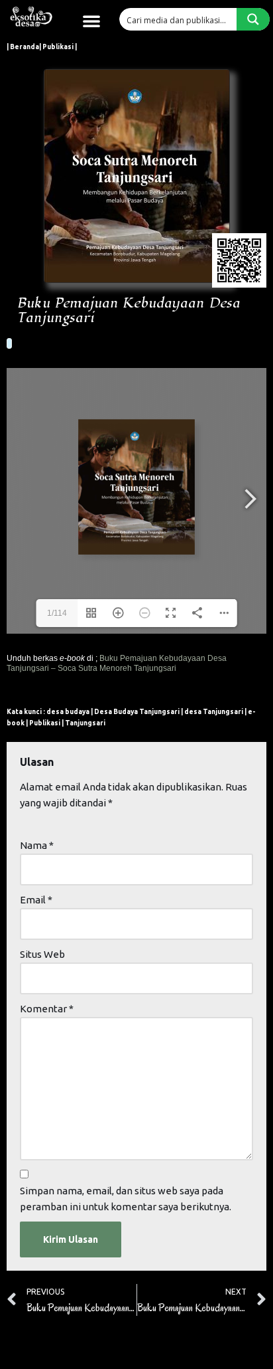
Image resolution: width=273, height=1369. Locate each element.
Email (36, 899)
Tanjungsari (85, 723)
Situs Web (42, 954)
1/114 (57, 613)
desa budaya (67, 711)
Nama (37, 845)
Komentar (47, 1008)
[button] (91, 21)
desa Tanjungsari (213, 711)
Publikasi (44, 723)
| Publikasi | (58, 46)
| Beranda (23, 46)
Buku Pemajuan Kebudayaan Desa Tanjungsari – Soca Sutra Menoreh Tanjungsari (117, 663)
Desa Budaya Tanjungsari (137, 711)
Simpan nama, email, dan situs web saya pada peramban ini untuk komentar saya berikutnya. (125, 1198)
